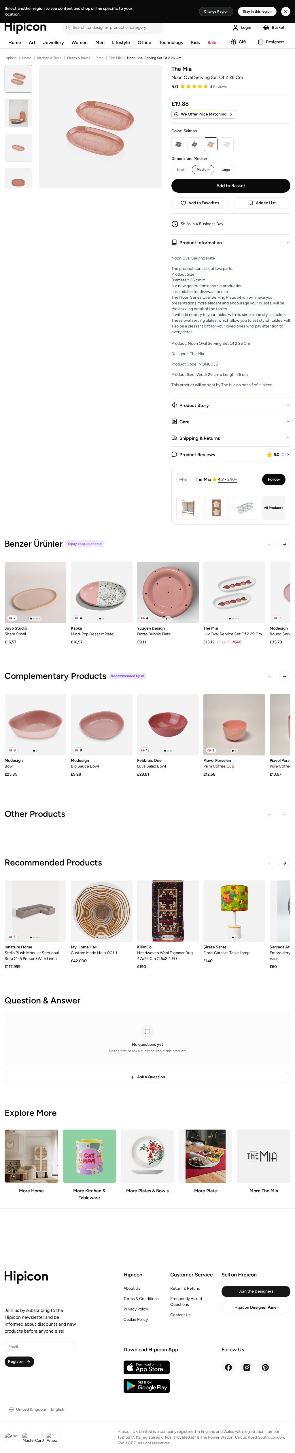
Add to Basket (230, 185)
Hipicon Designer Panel (256, 1307)
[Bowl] (35, 724)
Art (32, 42)
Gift (242, 41)
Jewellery (53, 42)
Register (16, 1361)
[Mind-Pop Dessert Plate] (102, 592)
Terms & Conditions (141, 1298)
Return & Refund (185, 1288)
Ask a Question (151, 1077)
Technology (171, 42)
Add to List (266, 202)
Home (14, 42)
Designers (275, 41)
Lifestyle (121, 42)
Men (100, 42)
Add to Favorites (203, 202)
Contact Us (180, 1314)
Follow (274, 479)
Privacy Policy (136, 1309)
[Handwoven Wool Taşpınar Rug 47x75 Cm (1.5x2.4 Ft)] (168, 911)
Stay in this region (257, 12)
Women (79, 42)
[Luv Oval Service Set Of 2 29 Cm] (234, 592)
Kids (195, 42)
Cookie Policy (136, 1319)
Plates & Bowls (78, 58)
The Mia (115, 58)
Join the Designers (256, 1291)
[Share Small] (35, 592)
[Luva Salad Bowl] (168, 724)
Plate (100, 58)
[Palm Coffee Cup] (234, 724)
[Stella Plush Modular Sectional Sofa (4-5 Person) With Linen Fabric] (35, 911)
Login (246, 27)
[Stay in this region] (285, 11)
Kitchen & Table (49, 58)
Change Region (216, 12)
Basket (278, 27)
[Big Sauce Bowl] (102, 724)
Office (144, 42)
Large (226, 170)
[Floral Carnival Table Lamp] (234, 911)
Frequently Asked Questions (186, 1301)
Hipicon (11, 58)
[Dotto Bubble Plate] (168, 592)
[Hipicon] (25, 27)
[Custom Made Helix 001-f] (102, 911)
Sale (211, 42)
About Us (132, 1288)
